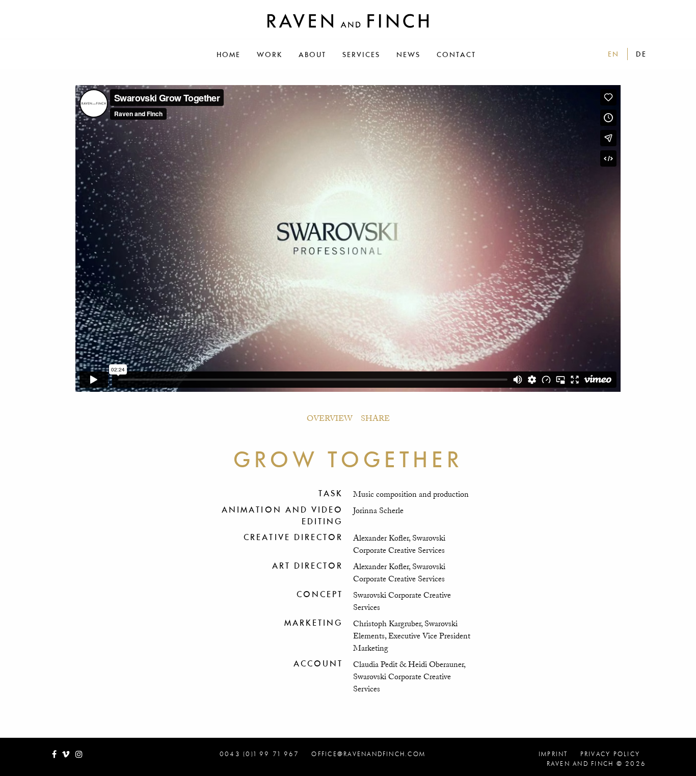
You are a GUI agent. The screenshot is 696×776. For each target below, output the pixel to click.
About (312, 54)
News (408, 54)
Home (228, 54)
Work (269, 54)
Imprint (553, 754)
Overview (330, 418)
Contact (456, 54)
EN (613, 54)
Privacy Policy (610, 754)
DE (641, 54)
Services (361, 54)
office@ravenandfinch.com (368, 754)
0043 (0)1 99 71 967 (260, 754)
